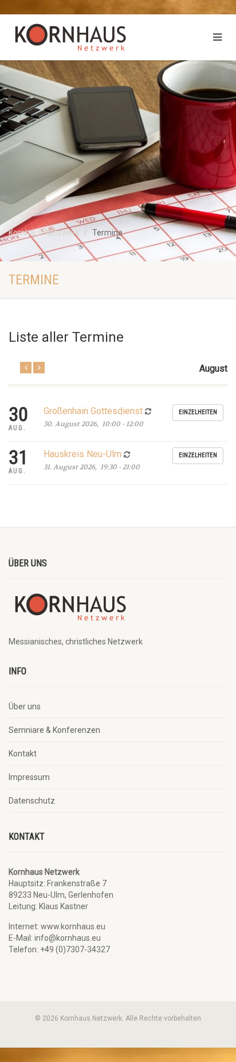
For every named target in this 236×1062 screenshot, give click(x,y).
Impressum (29, 777)
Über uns (25, 706)
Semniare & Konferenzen (54, 730)
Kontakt (23, 753)
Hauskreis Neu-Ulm (84, 454)
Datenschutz (32, 800)
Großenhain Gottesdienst (94, 411)
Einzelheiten (198, 412)
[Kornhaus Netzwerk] (79, 40)
